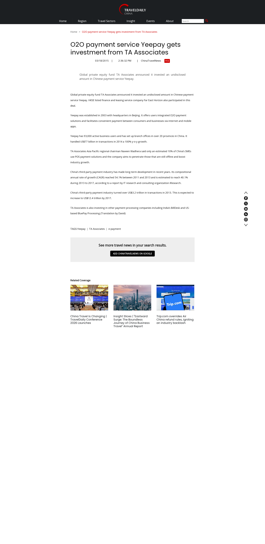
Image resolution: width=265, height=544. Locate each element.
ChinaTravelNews (151, 60)
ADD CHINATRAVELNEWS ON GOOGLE (132, 253)
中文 (167, 61)
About (170, 21)
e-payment (114, 228)
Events (150, 21)
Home (63, 21)
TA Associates (97, 228)
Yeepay (81, 228)
